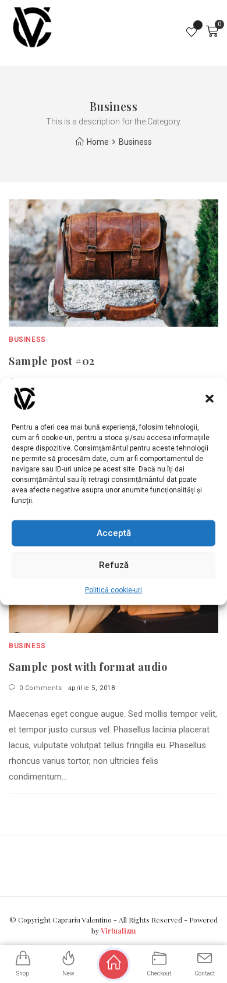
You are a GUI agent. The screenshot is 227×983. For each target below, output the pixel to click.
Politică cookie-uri (113, 589)
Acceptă (114, 533)
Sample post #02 (52, 361)
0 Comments (40, 688)
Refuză (114, 565)
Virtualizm (118, 930)
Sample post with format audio (88, 667)
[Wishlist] (192, 31)
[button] (209, 398)
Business (27, 339)
